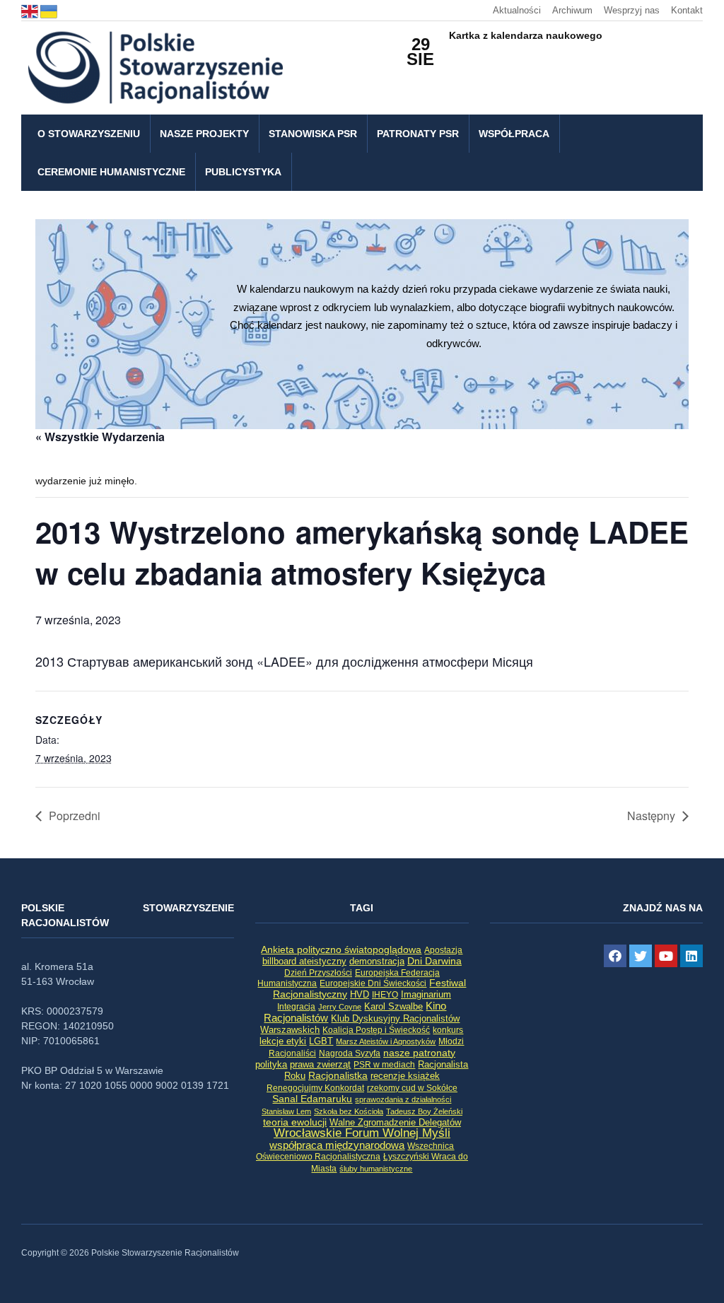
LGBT (321, 1041)
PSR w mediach (384, 1065)
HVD (359, 994)
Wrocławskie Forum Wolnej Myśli (362, 1133)
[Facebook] (615, 956)
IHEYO (385, 995)
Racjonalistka (338, 1075)
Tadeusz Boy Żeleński (424, 1111)
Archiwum (572, 10)
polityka (271, 1065)
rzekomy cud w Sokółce (412, 1088)
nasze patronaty (419, 1052)
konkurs (448, 1030)
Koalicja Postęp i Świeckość (376, 1029)
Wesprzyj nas (632, 10)
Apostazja (443, 950)
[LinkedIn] (691, 956)
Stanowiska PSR (313, 133)
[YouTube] (666, 956)
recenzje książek (405, 1076)
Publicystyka (243, 171)
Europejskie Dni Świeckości (373, 983)
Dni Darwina (434, 961)
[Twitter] (640, 956)
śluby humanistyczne (375, 1168)
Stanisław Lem (286, 1111)
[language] (30, 10)
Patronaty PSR (418, 133)
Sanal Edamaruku (312, 1099)
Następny (651, 815)
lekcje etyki (282, 1041)
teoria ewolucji (295, 1122)
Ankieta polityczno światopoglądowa (341, 949)
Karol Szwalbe (393, 1007)
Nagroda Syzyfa (349, 1053)
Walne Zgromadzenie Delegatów (395, 1122)
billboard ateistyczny (304, 961)
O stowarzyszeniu (88, 133)
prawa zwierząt (320, 1065)
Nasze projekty (204, 133)
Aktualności (517, 10)
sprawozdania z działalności (403, 1099)
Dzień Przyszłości (318, 972)
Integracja (296, 1007)
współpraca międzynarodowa (336, 1145)
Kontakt (687, 10)
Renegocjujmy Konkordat (315, 1088)
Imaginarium (426, 994)
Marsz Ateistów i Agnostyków (386, 1041)
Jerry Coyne (339, 1007)
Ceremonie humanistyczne (111, 171)
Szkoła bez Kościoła (348, 1111)
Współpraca (514, 133)
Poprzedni (74, 815)
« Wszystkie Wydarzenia (100, 436)
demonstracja (376, 961)
